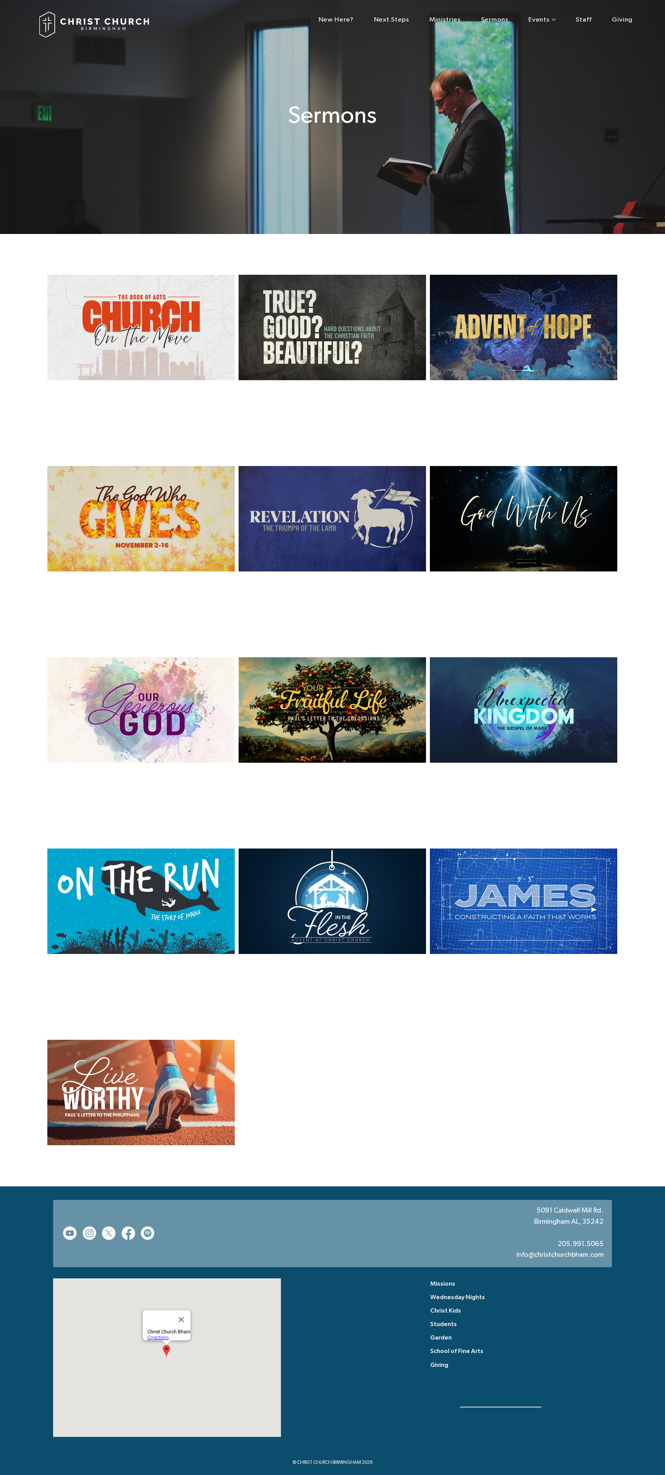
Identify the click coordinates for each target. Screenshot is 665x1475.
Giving (439, 1365)
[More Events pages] (554, 20)
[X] (108, 1233)
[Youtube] (70, 1233)
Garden (441, 1338)
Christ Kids (445, 1311)
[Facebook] (128, 1233)
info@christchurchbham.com (559, 1255)
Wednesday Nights (457, 1298)
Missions (442, 1284)
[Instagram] (89, 1233)
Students (443, 1324)
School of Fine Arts (456, 1351)
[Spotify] (147, 1233)
